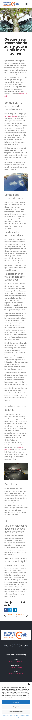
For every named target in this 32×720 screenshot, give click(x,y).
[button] (29, 684)
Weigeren (16, 707)
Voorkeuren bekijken (16, 711)
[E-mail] (11, 645)
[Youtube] (26, 645)
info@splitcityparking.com (16, 673)
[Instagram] (21, 645)
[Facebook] (16, 645)
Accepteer (16, 702)
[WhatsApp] (6, 645)
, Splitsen (16, 662)
